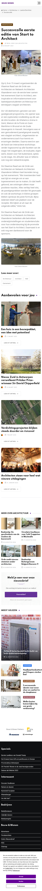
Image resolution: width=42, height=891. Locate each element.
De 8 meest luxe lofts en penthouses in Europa (18, 759)
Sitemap (4, 847)
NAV (26, 279)
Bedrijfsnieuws (6, 811)
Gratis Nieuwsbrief (8, 839)
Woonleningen (29, 697)
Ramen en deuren (7, 787)
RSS (2, 843)
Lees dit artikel (10, 343)
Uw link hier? (5, 798)
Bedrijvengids (6, 819)
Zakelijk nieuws (6, 815)
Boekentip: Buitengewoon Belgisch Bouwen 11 (30, 562)
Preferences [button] (16, 870)
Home (5, 10)
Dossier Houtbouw (8, 783)
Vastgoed (27, 665)
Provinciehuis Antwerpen (10, 763)
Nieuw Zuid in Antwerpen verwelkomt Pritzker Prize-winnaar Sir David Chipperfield (20, 380)
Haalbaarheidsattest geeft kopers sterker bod (32, 672)
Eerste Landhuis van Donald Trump (13, 755)
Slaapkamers (29, 681)
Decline (21, 881)
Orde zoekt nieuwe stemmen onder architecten (9, 562)
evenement (6, 283)
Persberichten (6, 835)
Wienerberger (6, 795)
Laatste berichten (25, 10)
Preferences (21, 886)
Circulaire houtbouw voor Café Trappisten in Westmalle (31, 534)
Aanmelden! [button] (21, 594)
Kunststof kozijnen (8, 791)
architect (18, 279)
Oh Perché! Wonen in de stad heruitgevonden (17, 767)
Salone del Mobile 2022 (9, 770)
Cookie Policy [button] (9, 868)
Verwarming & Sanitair (12, 618)
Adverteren (5, 831)
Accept (21, 876)
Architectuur (13, 10)
